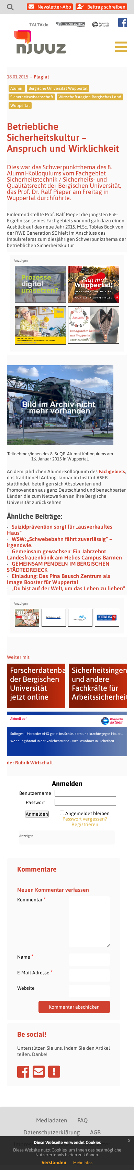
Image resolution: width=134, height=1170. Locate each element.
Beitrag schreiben (106, 7)
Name (25, 956)
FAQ (82, 1120)
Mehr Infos (82, 1162)
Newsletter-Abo (54, 7)
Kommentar (31, 899)
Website (26, 988)
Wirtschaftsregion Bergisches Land (89, 97)
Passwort (35, 802)
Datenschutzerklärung (51, 1132)
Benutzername (35, 793)
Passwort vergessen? (85, 819)
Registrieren (84, 824)
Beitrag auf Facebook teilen (23, 1071)
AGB (95, 1132)
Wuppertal (20, 105)
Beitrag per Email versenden (39, 1071)
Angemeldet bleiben (87, 813)
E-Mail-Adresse (35, 972)
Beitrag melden (54, 1071)
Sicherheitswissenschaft (31, 97)
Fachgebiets (112, 471)
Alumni (16, 88)
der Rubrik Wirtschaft (30, 762)
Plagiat (41, 76)
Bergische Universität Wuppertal (58, 88)
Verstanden (54, 1162)
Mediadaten (51, 1120)
